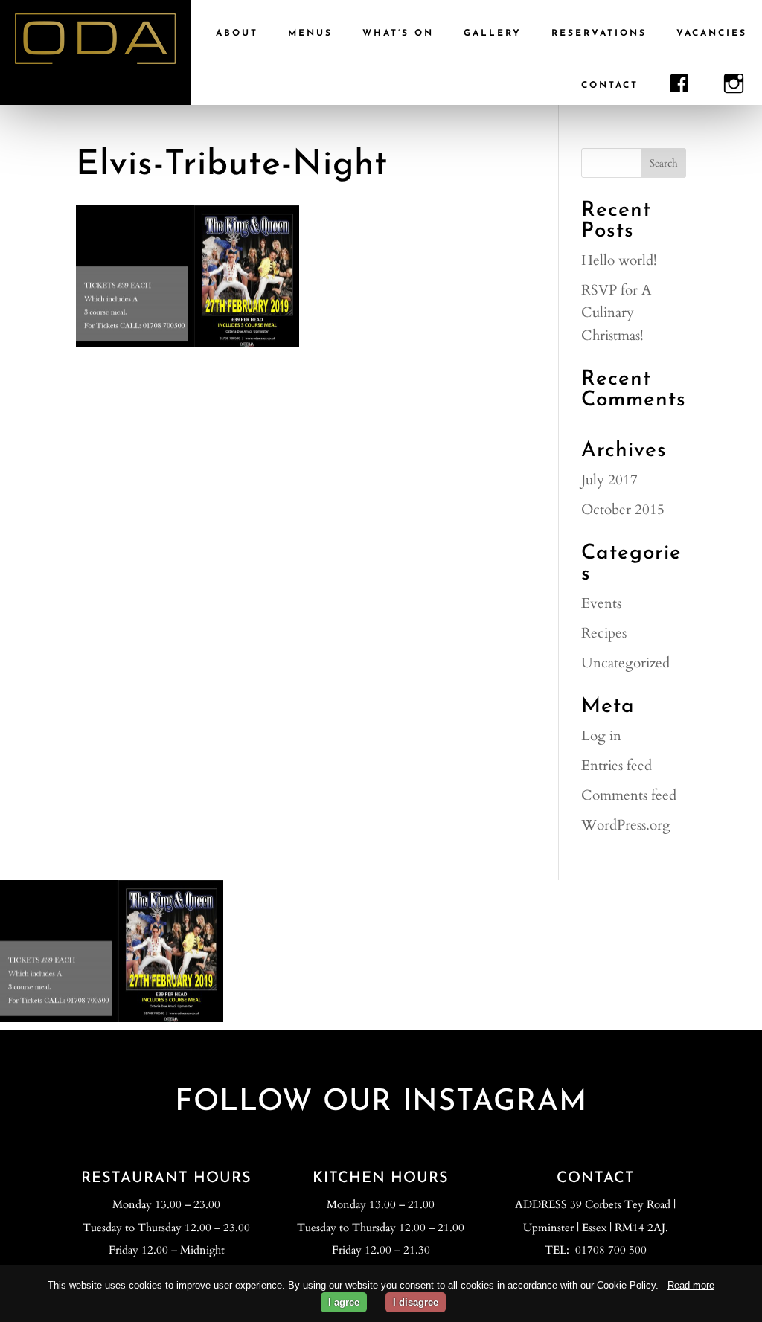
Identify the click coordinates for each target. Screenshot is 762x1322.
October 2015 (623, 509)
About (237, 33)
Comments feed (628, 795)
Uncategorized (625, 663)
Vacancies (711, 33)
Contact (609, 85)
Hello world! (619, 260)
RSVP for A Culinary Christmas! (616, 312)
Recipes (604, 633)
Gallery (493, 33)
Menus (310, 33)
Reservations (599, 33)
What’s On (398, 33)
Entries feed (616, 765)
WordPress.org (625, 825)
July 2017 (609, 480)
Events (601, 603)
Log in (601, 735)
